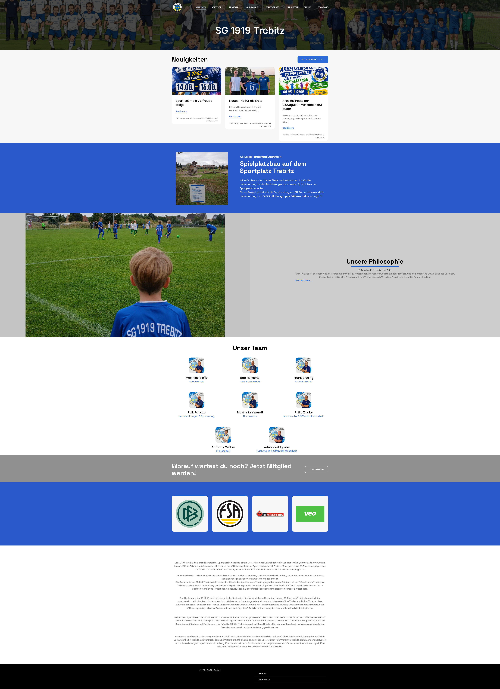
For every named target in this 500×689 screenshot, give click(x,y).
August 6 (213, 121)
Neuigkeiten (293, 7)
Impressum (264, 679)
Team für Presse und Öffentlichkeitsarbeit (201, 118)
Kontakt (263, 673)
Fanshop (308, 7)
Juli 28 (321, 137)
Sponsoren (323, 7)
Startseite (201, 7)
